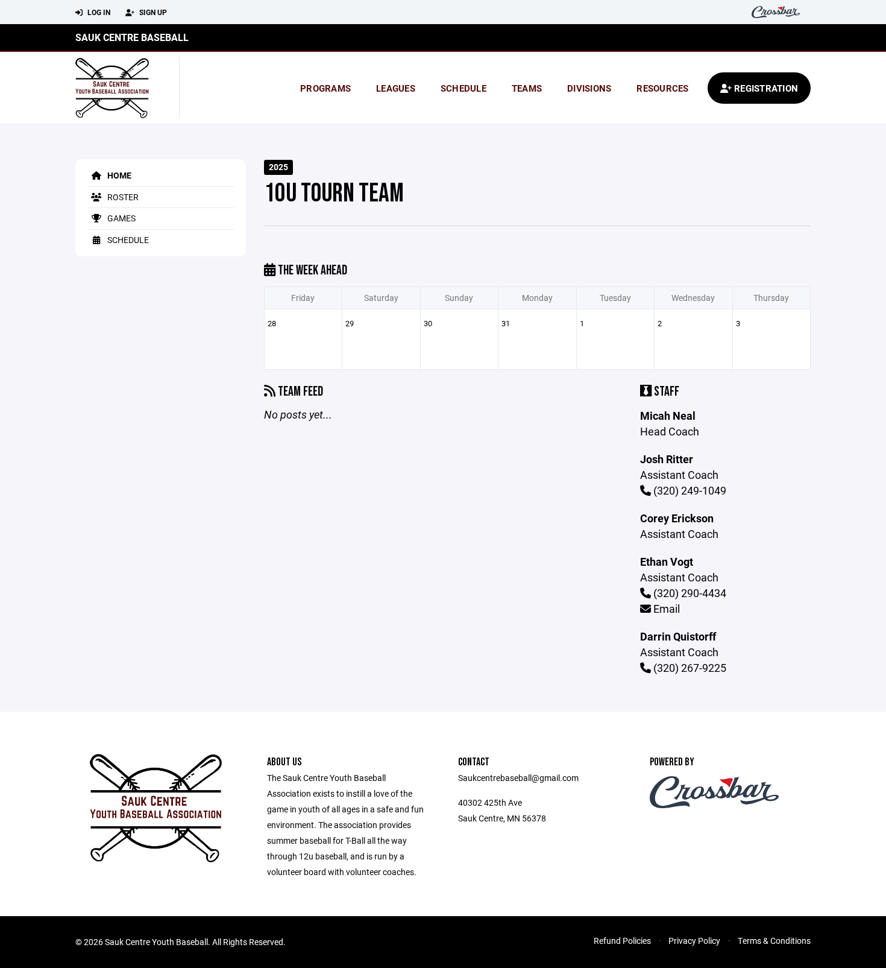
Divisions (589, 88)
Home (118, 175)
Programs (325, 88)
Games (120, 218)
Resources (662, 88)
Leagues (395, 88)
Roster (122, 197)
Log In (98, 12)
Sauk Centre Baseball (132, 37)
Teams (527, 88)
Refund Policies (622, 940)
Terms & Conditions (774, 940)
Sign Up (152, 12)
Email (665, 608)
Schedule (463, 88)
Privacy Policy (694, 940)
